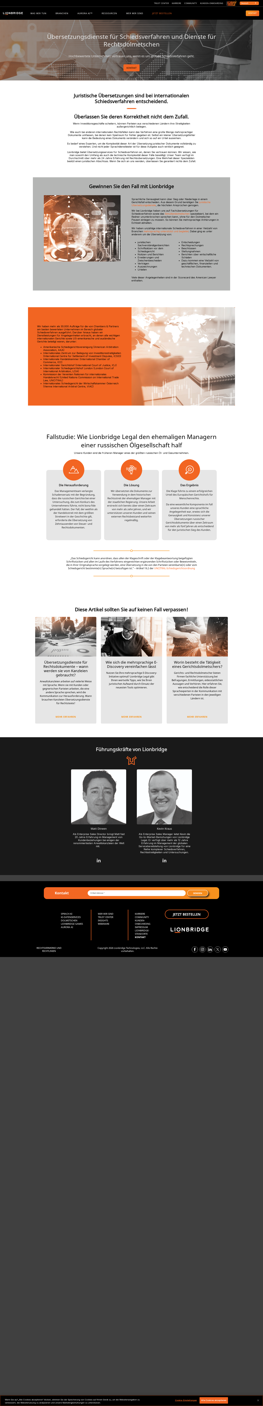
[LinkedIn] (210, 949)
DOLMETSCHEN (69, 920)
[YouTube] (225, 949)
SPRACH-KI (66, 913)
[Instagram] (202, 949)
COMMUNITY (190, 3)
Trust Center (161, 3)
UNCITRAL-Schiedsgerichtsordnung (174, 568)
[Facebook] (195, 949)
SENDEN (197, 893)
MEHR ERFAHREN (66, 716)
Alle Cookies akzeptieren (213, 1400)
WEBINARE (103, 923)
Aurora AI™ (85, 13)
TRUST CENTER (105, 917)
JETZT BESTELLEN (162, 13)
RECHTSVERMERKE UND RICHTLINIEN (49, 949)
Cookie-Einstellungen (186, 1400)
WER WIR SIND (134, 13)
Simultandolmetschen (177, 213)
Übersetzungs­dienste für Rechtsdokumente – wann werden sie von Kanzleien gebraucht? (65, 668)
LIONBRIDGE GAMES (72, 923)
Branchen (62, 13)
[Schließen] (258, 1400)
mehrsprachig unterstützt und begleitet (166, 231)
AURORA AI (67, 927)
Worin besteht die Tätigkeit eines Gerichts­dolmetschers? (197, 664)
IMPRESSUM (141, 927)
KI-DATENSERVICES (71, 917)
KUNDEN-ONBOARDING (211, 3)
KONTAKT (252, 13)
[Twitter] (218, 949)
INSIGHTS (103, 920)
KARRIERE (176, 3)
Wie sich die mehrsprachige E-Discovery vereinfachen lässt (131, 664)
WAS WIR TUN (38, 13)
